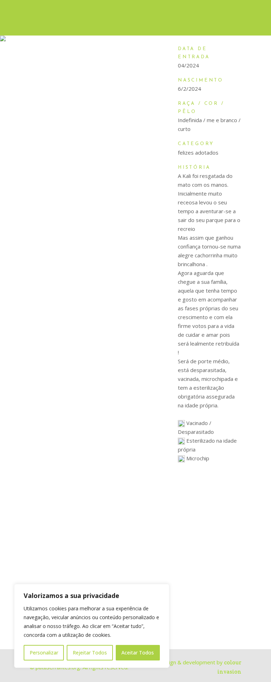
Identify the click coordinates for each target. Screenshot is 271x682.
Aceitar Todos (137, 652)
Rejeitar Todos (90, 652)
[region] (91, 626)
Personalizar (44, 652)
